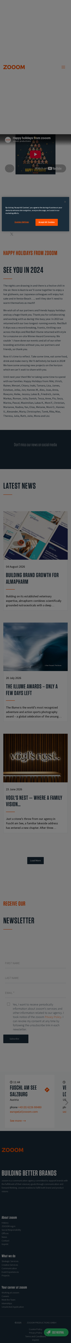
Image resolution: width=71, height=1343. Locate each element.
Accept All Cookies (46, 222)
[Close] (65, 201)
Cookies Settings (22, 222)
